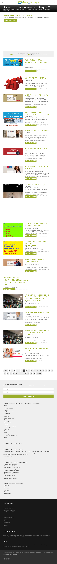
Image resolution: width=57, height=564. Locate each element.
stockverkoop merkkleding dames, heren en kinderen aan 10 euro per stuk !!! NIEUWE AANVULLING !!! (37, 297)
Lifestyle (6, 424)
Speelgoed (6, 429)
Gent (5, 487)
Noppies (44, 451)
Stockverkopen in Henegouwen (11, 473)
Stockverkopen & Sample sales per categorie (21, 404)
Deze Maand (18, 446)
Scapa (18, 453)
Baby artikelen (7, 415)
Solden (5, 437)
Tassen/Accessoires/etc (9, 418)
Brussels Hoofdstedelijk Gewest (22, 536)
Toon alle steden (8, 493)
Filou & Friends (48, 453)
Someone (16, 451)
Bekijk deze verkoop (30, 71)
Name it (30, 453)
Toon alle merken (7, 456)
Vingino (14, 454)
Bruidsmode (7, 413)
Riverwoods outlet (10, 20)
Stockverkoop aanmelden (9, 507)
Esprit (26, 453)
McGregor (42, 453)
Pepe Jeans (9, 454)
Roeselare (6, 488)
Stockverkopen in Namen (9, 475)
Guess (25, 451)
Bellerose (22, 453)
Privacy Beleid (6, 522)
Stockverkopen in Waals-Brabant (11, 472)
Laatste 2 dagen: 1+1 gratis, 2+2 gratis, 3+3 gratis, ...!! (36, 224)
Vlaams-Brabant (32, 535)
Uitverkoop (6, 434)
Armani (18, 454)
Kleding (5, 405)
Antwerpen (6, 485)
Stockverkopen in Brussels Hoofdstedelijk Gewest (15, 480)
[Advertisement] (28, 211)
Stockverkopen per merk (13, 449)
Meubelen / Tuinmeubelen (10, 426)
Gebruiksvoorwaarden (8, 523)
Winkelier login (6, 527)
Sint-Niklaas (6, 490)
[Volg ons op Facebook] (4, 559)
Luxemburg (12, 536)
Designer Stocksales (8, 422)
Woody (48, 451)
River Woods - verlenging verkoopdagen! (36, 260)
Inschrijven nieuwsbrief (8, 511)
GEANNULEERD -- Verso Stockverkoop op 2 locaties (37, 114)
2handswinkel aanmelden (9, 510)
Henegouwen (47, 535)
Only (4, 454)
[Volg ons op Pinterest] (9, 559)
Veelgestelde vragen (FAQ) (9, 517)
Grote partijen (7, 421)
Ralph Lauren (36, 453)
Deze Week (11, 446)
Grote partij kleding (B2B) (36, 184)
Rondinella (13, 453)
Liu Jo (12, 451)
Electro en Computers (9, 427)
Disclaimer (5, 525)
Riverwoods (33, 451)
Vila (21, 454)
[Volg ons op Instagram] (7, 559)
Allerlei (5, 419)
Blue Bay (21, 451)
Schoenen (6, 416)
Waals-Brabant (40, 535)
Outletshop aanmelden (8, 508)
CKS (29, 451)
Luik (8, 536)
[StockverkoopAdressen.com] (28, 2)
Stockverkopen (15, 462)
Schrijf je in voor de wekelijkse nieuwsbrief (20, 54)
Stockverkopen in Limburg (10, 469)
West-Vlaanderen (20, 535)
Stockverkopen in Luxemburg (10, 478)
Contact (5, 519)
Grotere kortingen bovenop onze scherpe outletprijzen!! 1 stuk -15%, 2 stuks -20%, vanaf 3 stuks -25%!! (15, 281)
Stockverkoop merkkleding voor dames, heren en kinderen (37, 332)
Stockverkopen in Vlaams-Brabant (11, 470)
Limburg (27, 535)
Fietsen (5, 432)
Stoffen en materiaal (9, 411)
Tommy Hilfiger (6, 451)
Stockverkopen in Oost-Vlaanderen (12, 465)
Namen (5, 536)
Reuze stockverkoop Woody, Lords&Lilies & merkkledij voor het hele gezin (36, 61)
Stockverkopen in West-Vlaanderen (12, 467)
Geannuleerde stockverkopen (10, 435)
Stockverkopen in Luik (9, 477)
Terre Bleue (39, 451)
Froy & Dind (25, 454)
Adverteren (5, 520)
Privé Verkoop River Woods (37, 313)
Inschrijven (28, 396)
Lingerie (6, 410)
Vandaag (5, 446)
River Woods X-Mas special (36, 95)
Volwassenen (8, 407)
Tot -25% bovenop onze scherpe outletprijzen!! (35, 78)
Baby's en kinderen (9, 408)
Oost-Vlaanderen (12, 535)
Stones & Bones (6, 453)
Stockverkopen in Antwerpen (10, 464)
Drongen (6, 491)
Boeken (6, 430)
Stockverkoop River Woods (37, 131)
